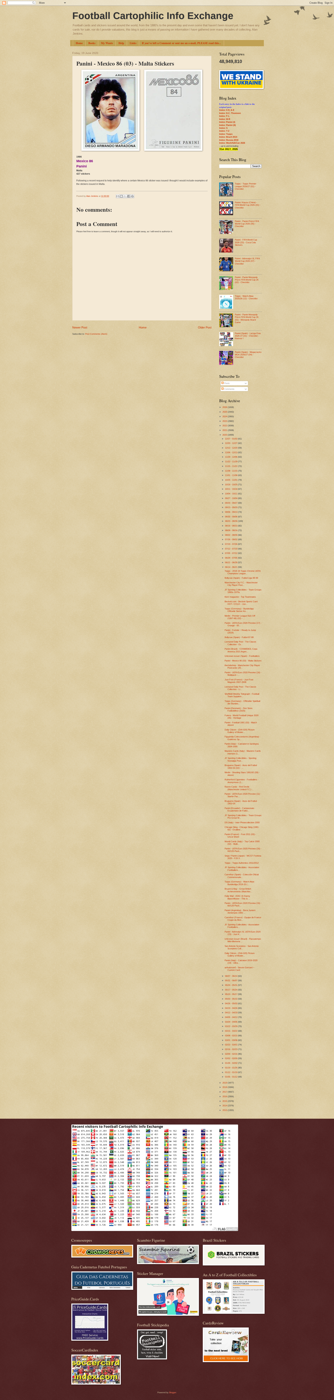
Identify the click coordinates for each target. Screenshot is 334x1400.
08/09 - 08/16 (231, 530)
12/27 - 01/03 (231, 439)
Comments (229, 389)
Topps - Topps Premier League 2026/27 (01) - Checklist (245, 186)
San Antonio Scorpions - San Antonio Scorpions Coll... (242, 947)
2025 (225, 412)
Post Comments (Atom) (96, 334)
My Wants (107, 43)
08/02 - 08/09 (231, 535)
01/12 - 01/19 (231, 1072)
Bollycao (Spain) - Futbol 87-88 (239, 637)
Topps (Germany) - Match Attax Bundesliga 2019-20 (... (239, 882)
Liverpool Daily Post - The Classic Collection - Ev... (240, 643)
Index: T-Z (224, 131)
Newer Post (79, 327)
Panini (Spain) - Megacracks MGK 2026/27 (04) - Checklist (248, 354)
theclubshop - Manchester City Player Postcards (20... (242, 666)
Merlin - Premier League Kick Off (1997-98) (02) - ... (240, 617)
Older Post (204, 327)
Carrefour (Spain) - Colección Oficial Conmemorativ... (242, 875)
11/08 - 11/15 (231, 471)
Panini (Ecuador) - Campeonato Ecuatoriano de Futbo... (239, 809)
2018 (225, 1087)
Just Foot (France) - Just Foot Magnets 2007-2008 (239, 680)
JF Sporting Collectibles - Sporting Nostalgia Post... (240, 759)
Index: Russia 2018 (228, 140)
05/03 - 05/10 (231, 999)
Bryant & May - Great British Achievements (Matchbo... (238, 890)
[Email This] (118, 196)
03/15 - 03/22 (231, 1031)
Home (79, 43)
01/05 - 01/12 (231, 1077)
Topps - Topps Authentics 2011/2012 (242, 863)
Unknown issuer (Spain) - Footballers (242, 656)
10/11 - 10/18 (231, 489)
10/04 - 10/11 (231, 493)
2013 (225, 1110)
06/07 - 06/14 (231, 976)
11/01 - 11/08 (231, 475)
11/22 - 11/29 (231, 461)
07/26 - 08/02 (231, 539)
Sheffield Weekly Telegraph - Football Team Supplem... (242, 695)
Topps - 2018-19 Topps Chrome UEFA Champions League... (242, 572)
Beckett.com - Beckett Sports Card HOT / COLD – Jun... (241, 602)
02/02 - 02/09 (231, 1058)
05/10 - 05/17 (231, 994)
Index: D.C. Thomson (230, 113)
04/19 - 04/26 (231, 1008)
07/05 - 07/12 (231, 553)
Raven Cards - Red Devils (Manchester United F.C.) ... (239, 788)
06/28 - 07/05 (231, 558)
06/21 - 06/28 (231, 562)
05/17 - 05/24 (231, 990)
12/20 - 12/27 (231, 443)
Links (133, 43)
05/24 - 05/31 (231, 985)
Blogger (172, 1392)
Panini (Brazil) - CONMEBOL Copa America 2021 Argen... (241, 650)
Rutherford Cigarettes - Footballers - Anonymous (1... (242, 780)
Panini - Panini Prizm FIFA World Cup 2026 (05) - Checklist (247, 224)
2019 (225, 1083)
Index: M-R (224, 119)
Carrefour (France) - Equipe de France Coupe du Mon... (243, 918)
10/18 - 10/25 (231, 484)
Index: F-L (224, 116)
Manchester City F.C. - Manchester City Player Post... (241, 583)
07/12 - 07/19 (231, 549)
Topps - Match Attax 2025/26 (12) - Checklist (246, 297)
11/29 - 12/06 (231, 457)
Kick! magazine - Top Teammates (240, 597)
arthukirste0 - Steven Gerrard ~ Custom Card (239, 968)
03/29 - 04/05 (231, 1022)
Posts (227, 383)
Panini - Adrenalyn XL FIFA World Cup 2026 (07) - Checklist (247, 261)
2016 (225, 1096)
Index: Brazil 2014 (228, 137)
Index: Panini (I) (227, 122)
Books (91, 43)
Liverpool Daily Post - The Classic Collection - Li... (240, 688)
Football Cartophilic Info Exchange (152, 15)
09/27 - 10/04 (231, 498)
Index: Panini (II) (227, 125)
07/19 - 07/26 (231, 544)
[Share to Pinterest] (132, 196)
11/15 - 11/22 (231, 466)
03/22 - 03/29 (231, 1026)
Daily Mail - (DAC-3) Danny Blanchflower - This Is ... (237, 897)
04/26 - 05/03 (231, 1003)
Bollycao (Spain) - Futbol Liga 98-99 (241, 578)
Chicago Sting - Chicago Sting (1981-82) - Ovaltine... (242, 828)
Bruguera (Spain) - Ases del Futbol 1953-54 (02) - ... (241, 766)
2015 (225, 1101)
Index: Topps (226, 134)
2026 (225, 407)
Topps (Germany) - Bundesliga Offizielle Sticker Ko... (239, 609)
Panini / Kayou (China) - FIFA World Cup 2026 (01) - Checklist (248, 205)
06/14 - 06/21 (231, 567)
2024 (225, 416)
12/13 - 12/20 (231, 448)
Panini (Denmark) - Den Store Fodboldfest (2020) (238, 709)
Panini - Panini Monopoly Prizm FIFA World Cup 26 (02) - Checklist (246, 280)
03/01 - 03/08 (231, 1040)
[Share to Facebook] (129, 196)
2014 (225, 1105)
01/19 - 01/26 (231, 1067)
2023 (225, 421)
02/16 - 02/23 (231, 1049)
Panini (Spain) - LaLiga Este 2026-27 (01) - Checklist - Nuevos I (248, 336)
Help (121, 43)
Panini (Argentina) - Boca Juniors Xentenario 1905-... (240, 911)
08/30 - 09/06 (231, 516)
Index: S (223, 128)
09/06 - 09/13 (231, 512)
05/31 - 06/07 (231, 980)
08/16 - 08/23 (231, 526)
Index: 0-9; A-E (226, 110)
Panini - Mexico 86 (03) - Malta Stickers (243, 660)
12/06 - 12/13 (231, 452)
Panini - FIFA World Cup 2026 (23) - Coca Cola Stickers (246, 242)
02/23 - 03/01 (231, 1044)
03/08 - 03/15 (231, 1035)
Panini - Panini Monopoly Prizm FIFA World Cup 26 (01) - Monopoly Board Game (246, 318)
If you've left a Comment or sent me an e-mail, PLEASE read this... (181, 43)
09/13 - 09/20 (231, 507)
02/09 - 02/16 (231, 1054)
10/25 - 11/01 (231, 480)
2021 (225, 430)
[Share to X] (125, 196)
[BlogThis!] (121, 196)
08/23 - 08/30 (231, 521)
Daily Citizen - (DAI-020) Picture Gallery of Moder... (240, 731)
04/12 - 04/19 (231, 1012)
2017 (225, 1092)
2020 (225, 435)
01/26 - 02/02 (231, 1063)
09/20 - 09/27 (231, 503)
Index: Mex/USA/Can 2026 (232, 143)
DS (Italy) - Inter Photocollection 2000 (242, 822)
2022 (225, 425)
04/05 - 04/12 (231, 1017)
